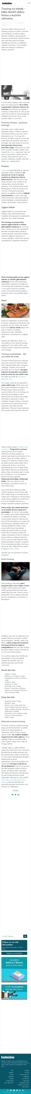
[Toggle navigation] (28, 3)
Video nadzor (25, 1087)
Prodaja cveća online (23, 1085)
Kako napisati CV (8, 1083)
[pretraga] (25, 936)
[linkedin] (18, 795)
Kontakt (27, 1070)
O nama (27, 1072)
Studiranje (10, 1076)
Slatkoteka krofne (24, 1083)
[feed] (23, 1090)
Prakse (11, 1074)
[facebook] (12, 795)
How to (8, 25)
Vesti (12, 1070)
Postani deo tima (24, 1074)
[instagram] (8, 1090)
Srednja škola (9, 1081)
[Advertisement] (15, 68)
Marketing (26, 1076)
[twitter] (15, 795)
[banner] (14, 992)
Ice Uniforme (25, 1079)
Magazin (11, 1072)
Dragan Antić (21, 23)
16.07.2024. (10, 23)
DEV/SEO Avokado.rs (21, 1092)
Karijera (11, 1079)
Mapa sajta (26, 1081)
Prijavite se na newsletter (14, 953)
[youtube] (14, 1090)
